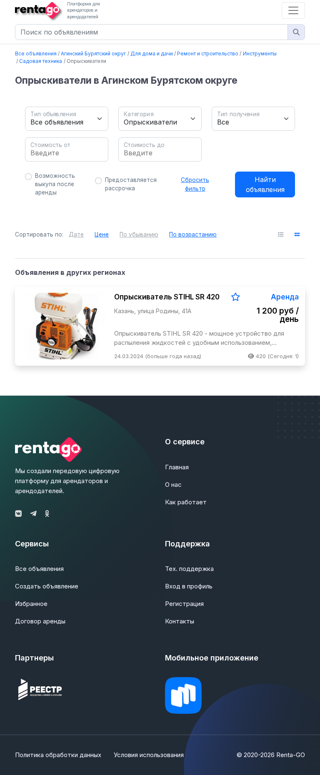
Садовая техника (40, 61)
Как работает (186, 502)
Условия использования (149, 755)
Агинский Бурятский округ (93, 53)
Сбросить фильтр (195, 184)
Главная (177, 467)
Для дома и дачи (151, 53)
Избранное (31, 604)
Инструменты (260, 53)
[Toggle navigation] (293, 10)
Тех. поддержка (189, 569)
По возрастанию (193, 234)
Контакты (179, 621)
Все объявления (36, 53)
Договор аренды (40, 621)
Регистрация (184, 604)
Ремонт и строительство (207, 53)
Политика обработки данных (58, 755)
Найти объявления (265, 184)
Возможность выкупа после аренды (55, 184)
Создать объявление (46, 586)
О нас (173, 484)
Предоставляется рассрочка (131, 184)
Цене (102, 234)
